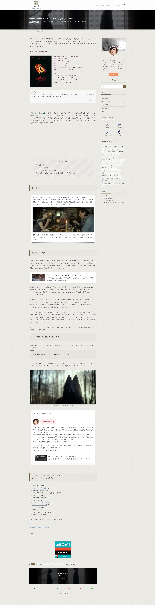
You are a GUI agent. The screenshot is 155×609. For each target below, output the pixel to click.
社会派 (123, 183)
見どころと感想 (43, 168)
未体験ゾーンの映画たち (68, 21)
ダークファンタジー (112, 162)
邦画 (103, 186)
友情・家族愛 (112, 175)
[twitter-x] (115, 80)
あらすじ (41, 165)
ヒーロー (104, 165)
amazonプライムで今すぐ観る (39, 527)
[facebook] (112, 80)
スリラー (48, 21)
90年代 (121, 146)
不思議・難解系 (105, 173)
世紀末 (118, 173)
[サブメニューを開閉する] (124, 101)
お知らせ (105, 98)
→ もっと (114, 74)
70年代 (111, 146)
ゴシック (104, 157)
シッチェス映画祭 (106, 159)
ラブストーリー (105, 170)
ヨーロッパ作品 (59, 21)
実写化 (112, 178)
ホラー (37, 21)
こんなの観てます (107, 101)
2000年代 (104, 149)
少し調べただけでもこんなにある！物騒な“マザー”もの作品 (56, 173)
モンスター (104, 167)
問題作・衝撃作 (105, 178)
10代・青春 (104, 146)
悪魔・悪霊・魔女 (106, 181)
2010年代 (44, 21)
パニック (121, 162)
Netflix (122, 149)
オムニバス (104, 154)
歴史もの (118, 183)
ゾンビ (103, 162)
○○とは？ (107, 151)
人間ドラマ (104, 175)
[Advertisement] (63, 141)
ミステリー (53, 21)
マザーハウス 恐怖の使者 (40, 502)
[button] (34, 588)
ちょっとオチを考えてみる (49, 170)
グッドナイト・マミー (39, 505)
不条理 (112, 173)
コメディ (117, 154)
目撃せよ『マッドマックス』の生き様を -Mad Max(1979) (64, 456)
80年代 (116, 146)
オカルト (121, 151)
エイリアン (114, 151)
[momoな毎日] (35, 5)
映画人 (105, 108)
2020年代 (117, 149)
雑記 (104, 111)
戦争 (113, 181)
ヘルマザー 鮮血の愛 (39, 488)
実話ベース (119, 178)
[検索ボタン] (124, 5)
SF (102, 151)
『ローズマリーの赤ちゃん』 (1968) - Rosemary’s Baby (64, 275)
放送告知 (105, 104)
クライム (111, 154)
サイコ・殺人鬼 (112, 157)
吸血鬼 (119, 175)
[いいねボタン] (32, 533)
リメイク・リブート (116, 170)
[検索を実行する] (124, 86)
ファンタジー (111, 165)
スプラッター (115, 159)
